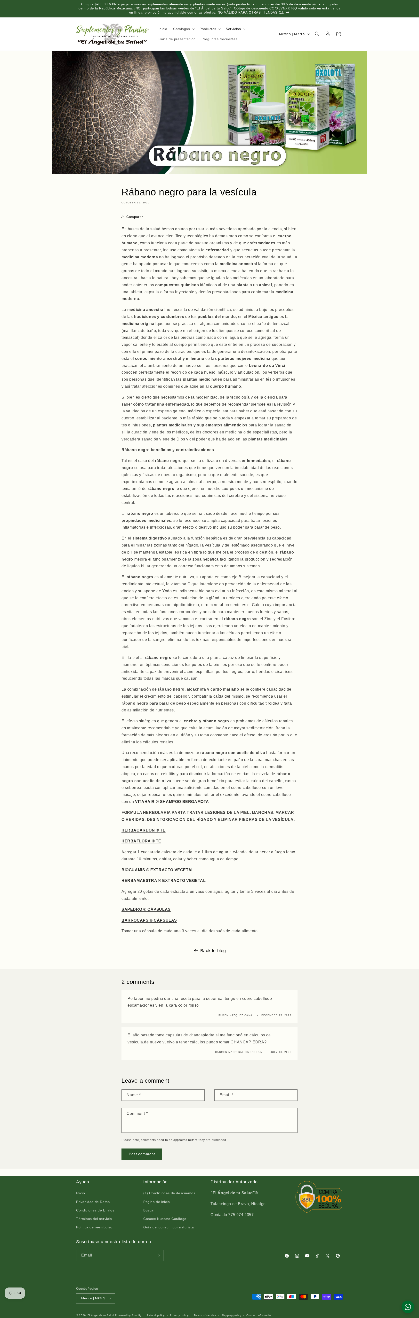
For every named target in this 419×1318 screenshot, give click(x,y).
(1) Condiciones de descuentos (169, 1193)
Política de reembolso (94, 1227)
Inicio (80, 1193)
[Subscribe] (158, 1255)
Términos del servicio (94, 1219)
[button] (183, 29)
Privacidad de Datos (93, 1202)
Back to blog (213, 950)
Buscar (149, 1210)
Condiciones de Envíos (95, 1210)
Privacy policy (179, 1315)
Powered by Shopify (128, 1315)
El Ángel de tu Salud (101, 1315)
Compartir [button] (134, 217)
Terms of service (205, 1315)
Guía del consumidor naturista (168, 1227)
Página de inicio (156, 1202)
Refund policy (156, 1315)
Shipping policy (231, 1315)
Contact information (259, 1315)
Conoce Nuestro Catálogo (164, 1219)
